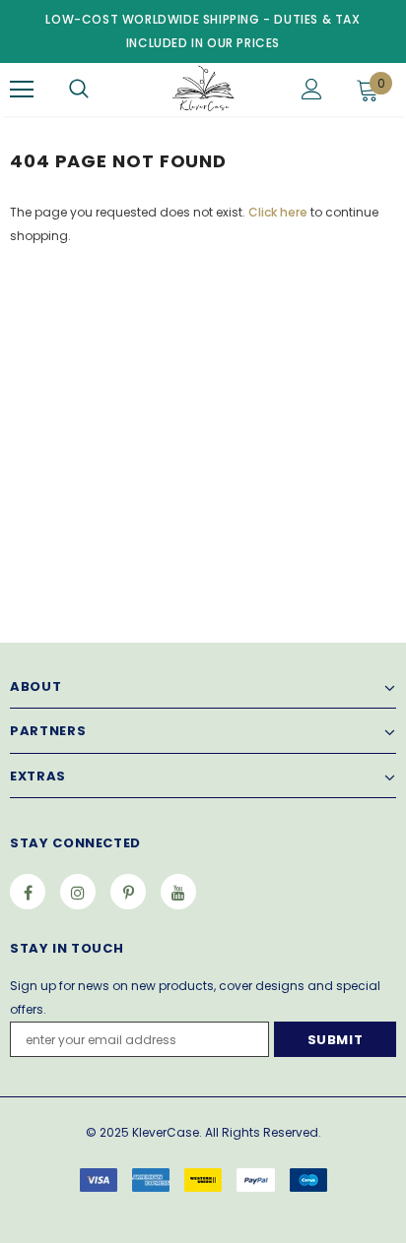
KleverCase (165, 1132)
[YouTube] (178, 891)
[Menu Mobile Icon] (22, 89)
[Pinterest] (128, 891)
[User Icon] (312, 89)
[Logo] (200, 88)
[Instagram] (78, 891)
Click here (279, 212)
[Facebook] (27, 891)
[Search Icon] (79, 89)
